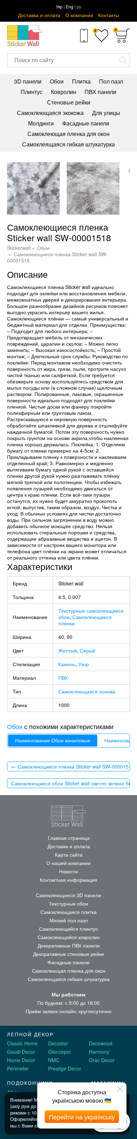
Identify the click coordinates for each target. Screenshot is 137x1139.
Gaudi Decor (21, 1051)
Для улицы (106, 113)
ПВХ (63, 677)
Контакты (108, 15)
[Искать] (122, 60)
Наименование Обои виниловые (52, 740)
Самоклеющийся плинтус (68, 928)
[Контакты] (84, 36)
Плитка (81, 81)
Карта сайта (69, 854)
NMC (53, 1060)
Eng (69, 6)
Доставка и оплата (39, 15)
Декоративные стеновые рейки (68, 953)
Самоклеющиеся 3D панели (68, 895)
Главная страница (69, 837)
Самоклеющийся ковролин (69, 936)
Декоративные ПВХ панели (69, 945)
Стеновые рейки (68, 102)
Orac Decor (102, 1060)
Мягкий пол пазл (69, 920)
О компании (79, 15)
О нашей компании (68, 862)
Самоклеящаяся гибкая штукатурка (68, 144)
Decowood (100, 1043)
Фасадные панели (85, 123)
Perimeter (18, 1068)
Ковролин (63, 92)
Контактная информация (68, 879)
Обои (57, 81)
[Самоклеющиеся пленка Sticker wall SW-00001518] (33, 188)
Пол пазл (111, 81)
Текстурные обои (68, 903)
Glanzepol (59, 1051)
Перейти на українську (82, 1116)
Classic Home (22, 1043)
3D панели (27, 81)
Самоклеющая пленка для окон (68, 134)
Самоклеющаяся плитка (68, 911)
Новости (68, 871)
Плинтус (32, 92)
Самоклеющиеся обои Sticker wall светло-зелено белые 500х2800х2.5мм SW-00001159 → (70, 783)
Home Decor (21, 1060)
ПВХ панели (100, 92)
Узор (83, 664)
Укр (59, 6)
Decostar (58, 1043)
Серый (87, 650)
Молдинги (41, 123)
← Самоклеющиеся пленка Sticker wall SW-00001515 (70, 766)
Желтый (67, 650)
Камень (67, 664)
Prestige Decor (64, 1068)
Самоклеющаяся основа (86, 691)
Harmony (99, 1051)
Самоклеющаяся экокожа (50, 113)
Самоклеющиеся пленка (85, 620)
